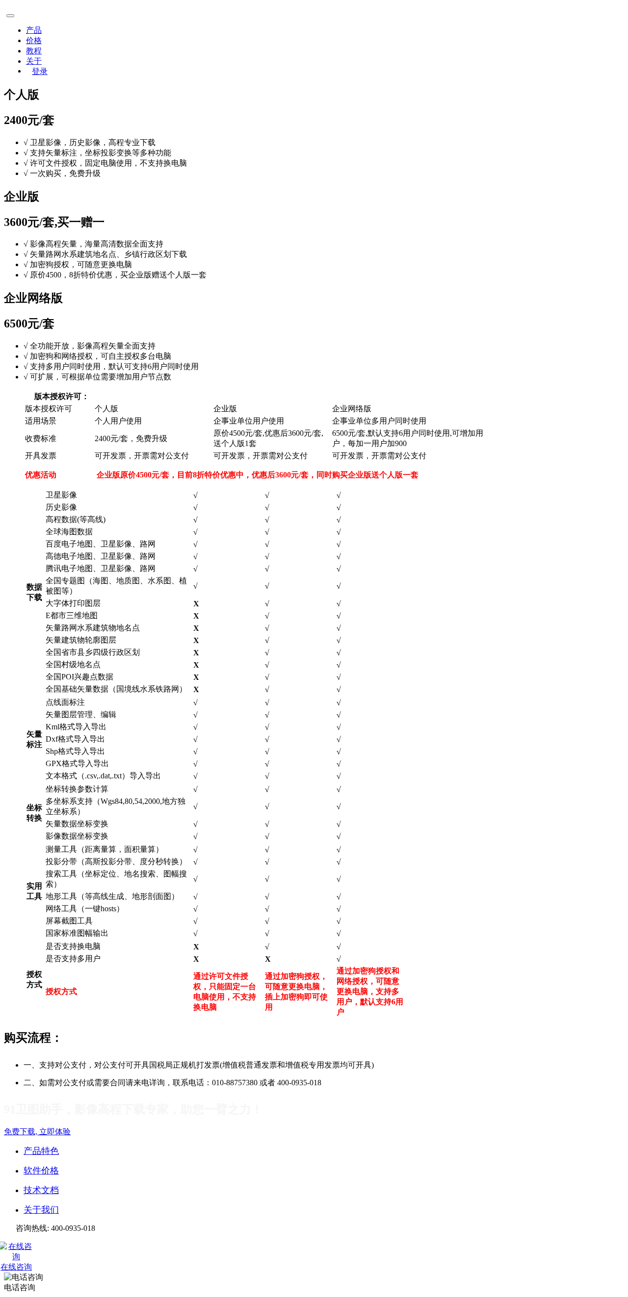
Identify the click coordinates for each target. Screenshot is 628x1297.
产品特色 (41, 1151)
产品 (34, 30)
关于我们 (41, 1210)
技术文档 (41, 1190)
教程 (34, 51)
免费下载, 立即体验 (37, 1131)
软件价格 (41, 1170)
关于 (34, 61)
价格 (34, 40)
